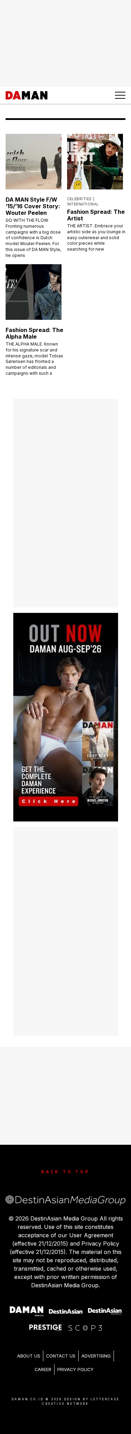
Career (43, 1369)
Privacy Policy (75, 1369)
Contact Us (60, 1356)
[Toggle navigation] (120, 95)
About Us (28, 1356)
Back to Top (65, 1171)
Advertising (96, 1356)
